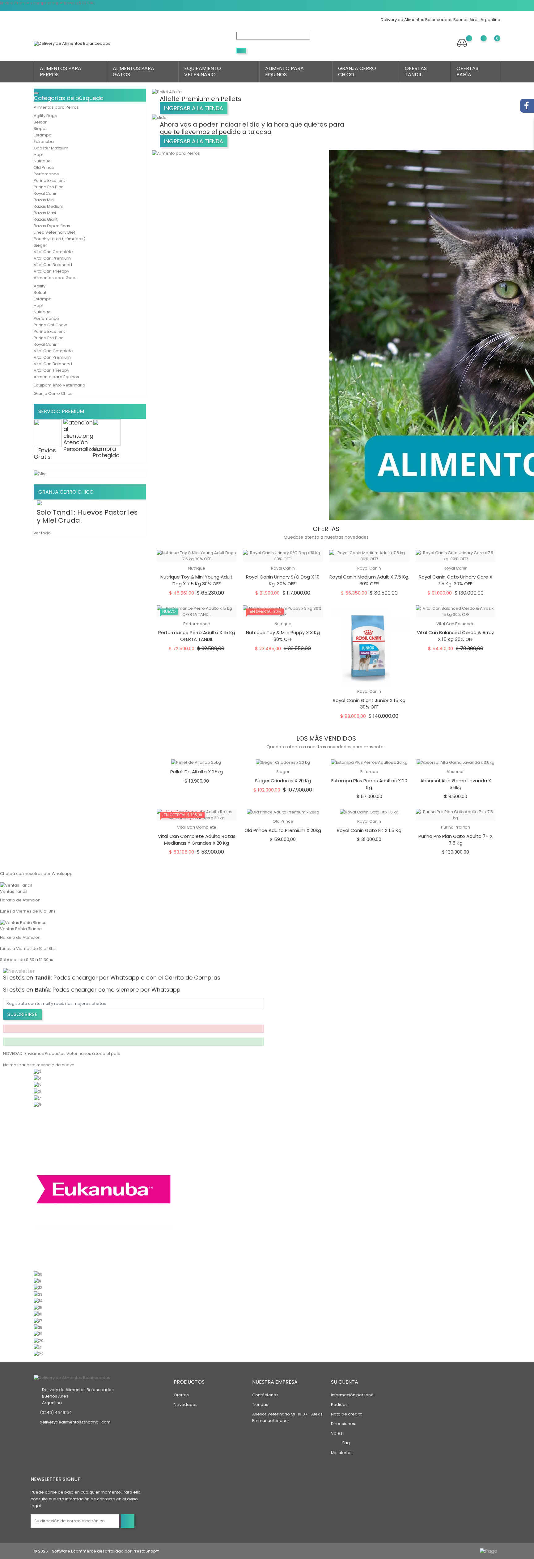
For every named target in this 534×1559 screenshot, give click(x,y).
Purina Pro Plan (49, 187)
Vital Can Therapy (51, 271)
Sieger (40, 245)
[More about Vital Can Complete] (38, 1334)
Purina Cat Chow (50, 325)
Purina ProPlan (455, 827)
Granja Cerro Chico (357, 71)
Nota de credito (346, 1414)
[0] (491, 43)
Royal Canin (45, 193)
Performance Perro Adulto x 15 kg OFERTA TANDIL (196, 635)
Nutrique (42, 161)
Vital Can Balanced (53, 265)
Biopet (40, 129)
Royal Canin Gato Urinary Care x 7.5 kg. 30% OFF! (455, 580)
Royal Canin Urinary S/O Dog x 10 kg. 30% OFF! (283, 580)
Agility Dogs (45, 116)
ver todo (42, 533)
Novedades (185, 1404)
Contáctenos (265, 1395)
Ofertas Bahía (467, 71)
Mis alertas (342, 1453)
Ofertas (181, 1395)
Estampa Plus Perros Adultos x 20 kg (369, 784)
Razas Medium (48, 206)
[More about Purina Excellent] (38, 1307)
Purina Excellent (49, 180)
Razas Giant (45, 219)
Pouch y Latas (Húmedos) (59, 239)
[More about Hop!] (37, 1281)
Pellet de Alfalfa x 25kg (196, 771)
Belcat (40, 292)
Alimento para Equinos (284, 71)
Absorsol (455, 772)
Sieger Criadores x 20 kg (283, 780)
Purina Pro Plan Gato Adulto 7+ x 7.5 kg (455, 839)
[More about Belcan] (37, 1091)
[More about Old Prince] (38, 1294)
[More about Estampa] (37, 1105)
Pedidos (339, 1404)
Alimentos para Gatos (133, 71)
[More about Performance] (38, 1301)
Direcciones (343, 1424)
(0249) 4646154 (56, 1412)
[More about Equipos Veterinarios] (37, 1078)
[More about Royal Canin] (38, 1320)
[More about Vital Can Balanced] (38, 1347)
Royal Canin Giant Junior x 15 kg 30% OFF (369, 703)
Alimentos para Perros (60, 71)
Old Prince (44, 167)
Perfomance (46, 174)
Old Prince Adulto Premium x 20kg (282, 830)
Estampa (43, 135)
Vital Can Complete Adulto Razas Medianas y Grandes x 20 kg (196, 839)
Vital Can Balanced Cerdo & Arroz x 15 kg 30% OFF (455, 635)
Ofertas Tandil (416, 71)
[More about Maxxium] (38, 1274)
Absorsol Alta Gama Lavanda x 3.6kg (455, 784)
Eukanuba (44, 141)
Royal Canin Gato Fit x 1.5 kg (369, 830)
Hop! (38, 154)
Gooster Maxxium (51, 148)
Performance (196, 624)
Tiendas (260, 1404)
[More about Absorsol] (37, 1071)
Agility (39, 286)
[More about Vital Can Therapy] (39, 1353)
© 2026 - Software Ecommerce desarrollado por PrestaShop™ (96, 1551)
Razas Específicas (52, 226)
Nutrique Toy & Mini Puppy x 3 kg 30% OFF (283, 635)
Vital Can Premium (52, 258)
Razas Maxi (45, 213)
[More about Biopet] (37, 1098)
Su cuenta (344, 1382)
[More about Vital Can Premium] (39, 1340)
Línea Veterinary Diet (54, 232)
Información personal (353, 1395)
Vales (336, 1433)
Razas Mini (44, 200)
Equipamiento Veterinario (202, 71)
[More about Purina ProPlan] (38, 1314)
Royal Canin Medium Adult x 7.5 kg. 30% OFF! (369, 580)
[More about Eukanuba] (103, 1189)
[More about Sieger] (38, 1327)
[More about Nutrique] (38, 1287)
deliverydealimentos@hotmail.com (75, 1422)
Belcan (41, 122)
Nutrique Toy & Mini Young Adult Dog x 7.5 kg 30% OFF (196, 580)
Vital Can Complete (53, 252)
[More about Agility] (37, 1085)
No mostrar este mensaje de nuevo (38, 1065)
